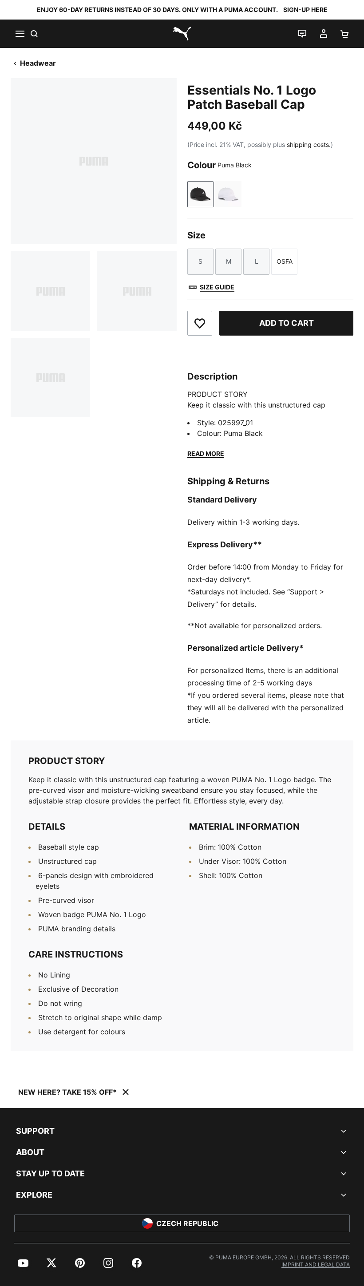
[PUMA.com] (182, 34)
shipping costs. (309, 144)
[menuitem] (23, 1263)
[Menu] (19, 34)
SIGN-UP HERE (305, 9)
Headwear (38, 63)
